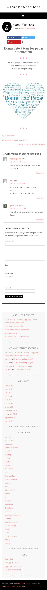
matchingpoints (15, 159)
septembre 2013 (11, 418)
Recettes (8, 518)
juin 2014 (8, 393)
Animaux (8, 437)
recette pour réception (13, 515)
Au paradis (9, 444)
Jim (6, 353)
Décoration (9, 469)
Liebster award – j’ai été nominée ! (31, 144)
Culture (7, 465)
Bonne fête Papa (23, 24)
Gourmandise (10, 476)
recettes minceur (11, 522)
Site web (8, 288)
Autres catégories (28, 28)
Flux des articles (12, 563)
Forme (7, 472)
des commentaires (13, 566)
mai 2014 (8, 396)
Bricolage (8, 455)
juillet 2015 (9, 386)
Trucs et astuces (11, 536)
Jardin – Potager (11, 479)
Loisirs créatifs (10, 490)
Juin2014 (7, 28)
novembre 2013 (11, 414)
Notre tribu (9, 504)
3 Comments (9, 136)
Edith (6, 366)
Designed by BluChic (18, 586)
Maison (7, 494)
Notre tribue (9, 508)
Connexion (9, 559)
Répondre (40, 173)
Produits (8, 511)
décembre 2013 (11, 410)
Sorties (7, 529)
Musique (8, 501)
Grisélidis (8, 370)
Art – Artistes (10, 441)
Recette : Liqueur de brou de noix (15, 140)
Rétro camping (10, 526)
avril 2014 (8, 400)
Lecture (7, 483)
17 (7, 24)
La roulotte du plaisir (12, 333)
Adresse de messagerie (9, 277)
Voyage (7, 543)
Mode (7, 497)
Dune (11, 181)
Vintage (7, 540)
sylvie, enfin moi (16, 206)
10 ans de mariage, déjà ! (14, 326)
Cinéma (7, 458)
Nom (7, 265)
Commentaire (9, 242)
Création (8, 462)
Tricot (7, 533)
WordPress (6, 586)
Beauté (7, 451)
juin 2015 (8, 389)
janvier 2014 (9, 407)
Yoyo (6, 363)
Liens (6, 487)
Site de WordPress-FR (13, 570)
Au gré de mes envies (23, 7)
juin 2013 (8, 421)
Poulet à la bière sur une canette (17, 330)
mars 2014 (9, 403)
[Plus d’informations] (22, 42)
